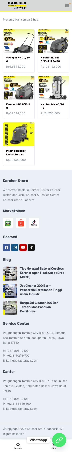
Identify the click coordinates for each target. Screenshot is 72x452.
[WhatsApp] (59, 440)
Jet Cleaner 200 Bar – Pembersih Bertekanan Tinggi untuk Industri (41, 290)
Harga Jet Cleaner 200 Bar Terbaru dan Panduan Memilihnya (39, 307)
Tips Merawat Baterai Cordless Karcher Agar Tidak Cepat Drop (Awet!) (42, 273)
